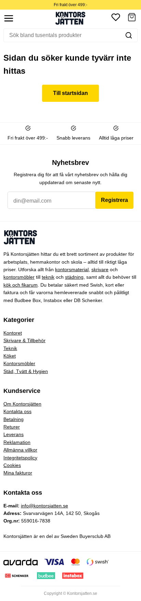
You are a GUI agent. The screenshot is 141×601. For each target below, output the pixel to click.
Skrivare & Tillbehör (24, 340)
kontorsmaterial (72, 269)
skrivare (99, 269)
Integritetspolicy (20, 457)
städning (74, 277)
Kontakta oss (17, 411)
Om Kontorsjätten (22, 404)
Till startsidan (70, 93)
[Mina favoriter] (115, 18)
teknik (48, 277)
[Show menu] (8, 18)
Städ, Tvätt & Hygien (25, 371)
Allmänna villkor (20, 450)
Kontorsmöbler (19, 363)
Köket (9, 356)
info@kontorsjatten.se (44, 505)
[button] (131, 18)
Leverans (13, 434)
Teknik (10, 348)
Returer (11, 427)
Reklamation (16, 442)
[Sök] (128, 35)
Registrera (114, 200)
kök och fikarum (20, 285)
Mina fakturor (17, 473)
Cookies (12, 465)
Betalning (13, 419)
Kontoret (12, 333)
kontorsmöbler (19, 277)
